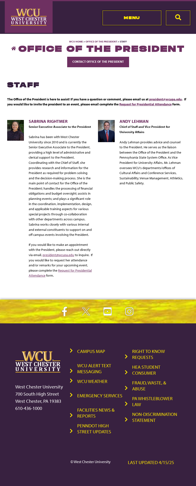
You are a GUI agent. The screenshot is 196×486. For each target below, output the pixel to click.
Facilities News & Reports (95, 413)
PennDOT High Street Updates (94, 428)
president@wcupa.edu (165, 99)
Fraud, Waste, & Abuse (149, 386)
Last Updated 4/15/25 (151, 462)
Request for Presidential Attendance (145, 104)
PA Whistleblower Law (152, 401)
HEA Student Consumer (146, 370)
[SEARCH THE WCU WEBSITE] (178, 17)
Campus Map (91, 351)
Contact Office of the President (98, 61)
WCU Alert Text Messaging (94, 368)
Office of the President (101, 41)
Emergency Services (99, 395)
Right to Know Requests (148, 354)
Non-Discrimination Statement (154, 417)
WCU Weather (92, 381)
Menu (132, 17)
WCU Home (76, 41)
